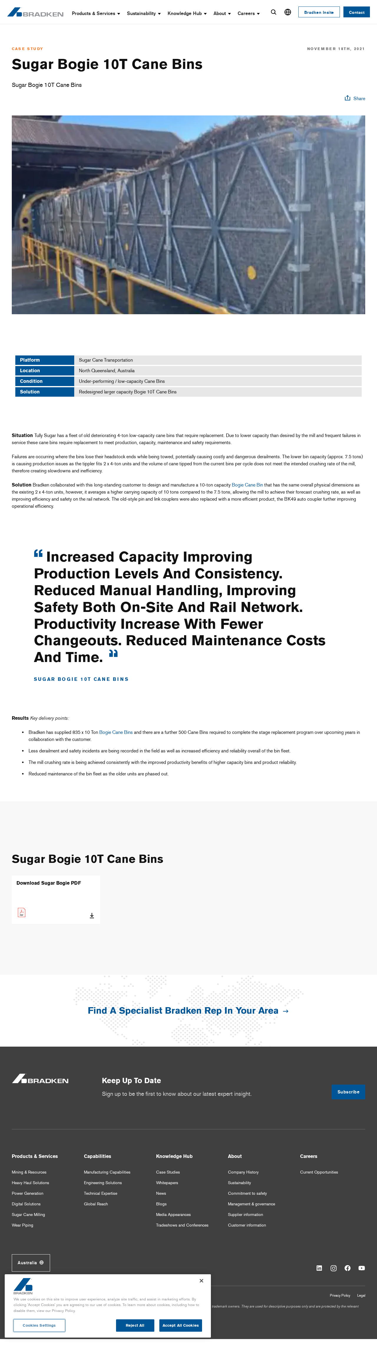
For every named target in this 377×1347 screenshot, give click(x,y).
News (161, 1193)
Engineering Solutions (103, 1182)
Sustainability (141, 13)
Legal (361, 1295)
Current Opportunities (319, 1172)
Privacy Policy (340, 1295)
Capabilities (97, 1156)
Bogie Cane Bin (247, 485)
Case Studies (168, 1172)
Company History (243, 1172)
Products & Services (93, 13)
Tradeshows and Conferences (182, 1225)
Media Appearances (173, 1214)
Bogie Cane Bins (116, 732)
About (220, 13)
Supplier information (245, 1214)
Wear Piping (22, 1225)
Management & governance (251, 1204)
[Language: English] (288, 12)
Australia (27, 1262)
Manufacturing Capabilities (107, 1172)
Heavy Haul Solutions (30, 1182)
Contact (357, 12)
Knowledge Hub (185, 13)
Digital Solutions (26, 1204)
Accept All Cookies (181, 1325)
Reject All (135, 1325)
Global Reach (96, 1204)
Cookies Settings (39, 1325)
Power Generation (27, 1193)
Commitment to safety (247, 1193)
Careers (246, 13)
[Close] (201, 1280)
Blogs (161, 1204)
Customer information (247, 1225)
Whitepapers (167, 1182)
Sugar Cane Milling (28, 1214)
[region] (108, 1306)
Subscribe (349, 1092)
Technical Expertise (100, 1193)
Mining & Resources (29, 1172)
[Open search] (273, 12)
